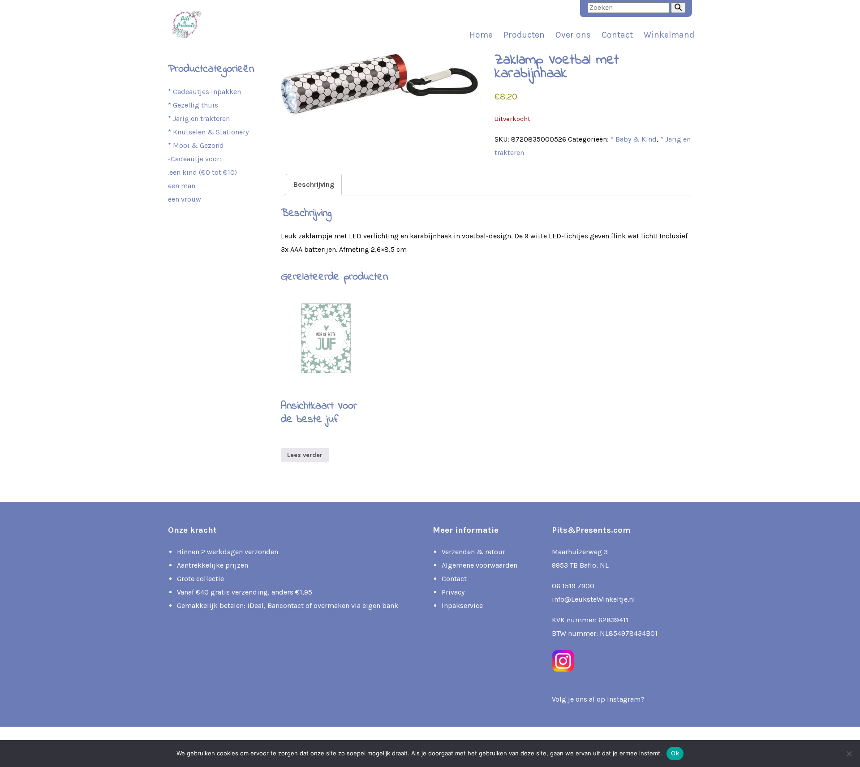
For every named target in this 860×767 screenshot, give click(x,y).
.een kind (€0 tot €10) (202, 172)
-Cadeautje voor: (194, 159)
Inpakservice (462, 605)
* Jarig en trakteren (199, 118)
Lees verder (304, 455)
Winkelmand (669, 35)
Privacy (453, 592)
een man (181, 185)
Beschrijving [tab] (313, 184)
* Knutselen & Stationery (208, 132)
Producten (524, 35)
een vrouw (184, 199)
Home (481, 35)
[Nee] (848, 753)
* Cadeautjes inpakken (204, 91)
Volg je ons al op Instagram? (598, 699)
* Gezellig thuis (193, 105)
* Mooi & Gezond (196, 145)
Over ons (573, 35)
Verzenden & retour (473, 551)
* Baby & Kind (634, 139)
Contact (617, 35)
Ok (675, 753)
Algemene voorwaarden (479, 565)
